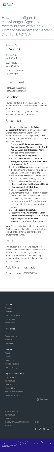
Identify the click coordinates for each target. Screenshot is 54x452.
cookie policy (6, 446)
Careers (8, 357)
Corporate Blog (11, 367)
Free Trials (9, 339)
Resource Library (11, 336)
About (7, 353)
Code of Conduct (11, 384)
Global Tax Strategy (12, 395)
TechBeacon (10, 323)
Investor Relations (12, 364)
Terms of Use (10, 381)
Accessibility (10, 388)
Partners (8, 312)
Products (8, 308)
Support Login (10, 332)
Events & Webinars (12, 315)
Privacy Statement (12, 411)
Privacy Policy (10, 377)
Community (9, 343)
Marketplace (10, 319)
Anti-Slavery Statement (14, 392)
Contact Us (9, 360)
